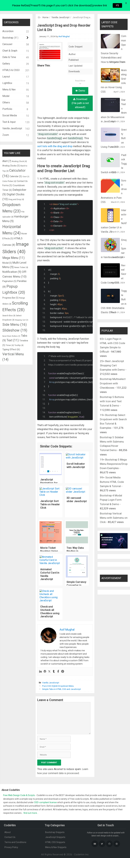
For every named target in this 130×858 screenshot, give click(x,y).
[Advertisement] (65, 23)
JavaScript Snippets (55, 837)
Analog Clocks (11, 165)
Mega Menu (13, 258)
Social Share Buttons (11, 336)
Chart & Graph (9, 50)
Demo (81, 90)
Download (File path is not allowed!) (80, 103)
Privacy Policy (11, 847)
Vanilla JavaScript (50, 682)
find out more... (30, 813)
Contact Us (9, 837)
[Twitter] (49, 671)
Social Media (9, 115)
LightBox (7, 83)
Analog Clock (19, 161)
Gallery (6, 63)
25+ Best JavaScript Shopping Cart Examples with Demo (112, 365)
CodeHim (79, 854)
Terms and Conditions (15, 842)
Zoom (5, 134)
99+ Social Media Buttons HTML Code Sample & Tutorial (112, 482)
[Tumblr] (53, 671)
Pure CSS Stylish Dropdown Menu (58, 686)
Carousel (7, 44)
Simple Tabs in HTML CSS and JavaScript (61, 689)
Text (12, 340)
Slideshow (14, 330)
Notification (11, 271)
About (7, 832)
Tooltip (18, 345)
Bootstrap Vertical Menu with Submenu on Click (113, 518)
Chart (26, 177)
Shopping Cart (21, 320)
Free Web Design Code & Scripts (19, 795)
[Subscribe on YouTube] (94, 843)
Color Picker (9, 181)
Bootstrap (7, 37)
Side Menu (14, 324)
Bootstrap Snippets (55, 832)
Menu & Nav (9, 89)
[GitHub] (109, 843)
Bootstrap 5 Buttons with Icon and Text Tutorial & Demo (112, 401)
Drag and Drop (16, 199)
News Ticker (21, 267)
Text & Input (9, 121)
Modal (5, 96)
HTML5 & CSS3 (11, 70)
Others (6, 102)
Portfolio (7, 108)
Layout (6, 76)
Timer (10, 345)
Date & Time (9, 57)
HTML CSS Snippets (55, 842)
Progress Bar (10, 297)
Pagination (9, 281)
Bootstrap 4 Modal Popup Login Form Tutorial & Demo (111, 500)
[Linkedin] (40, 671)
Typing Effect (11, 349)
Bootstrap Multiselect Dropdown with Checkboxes (113, 383)
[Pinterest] (62, 671)
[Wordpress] (44, 671)
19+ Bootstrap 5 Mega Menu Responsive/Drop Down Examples (113, 464)
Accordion (7, 31)
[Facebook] (58, 671)
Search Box (8, 315)
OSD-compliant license (45, 802)
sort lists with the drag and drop (54, 146)
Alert (6, 161)
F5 (117, 5)
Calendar (16, 176)
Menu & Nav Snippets (55, 847)
